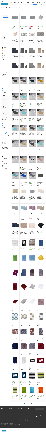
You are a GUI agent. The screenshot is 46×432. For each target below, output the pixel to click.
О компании (10, 409)
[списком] (43, 12)
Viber (24, 420)
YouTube (22, 420)
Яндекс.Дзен (27, 420)
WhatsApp (26, 420)
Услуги (2, 411)
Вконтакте (18, 420)
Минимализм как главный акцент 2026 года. (5, 151)
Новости (2, 140)
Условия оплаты (30, 409)
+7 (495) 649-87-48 (21, 0)
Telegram (20, 420)
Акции (2, 409)
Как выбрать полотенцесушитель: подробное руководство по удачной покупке (6, 168)
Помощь (29, 408)
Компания (10, 408)
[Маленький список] (38, 12)
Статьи (2, 154)
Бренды (2, 412)
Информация (20, 408)
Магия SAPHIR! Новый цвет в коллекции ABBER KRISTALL (5, 148)
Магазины (19, 409)
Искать (35, 4)
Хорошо (4, 430)
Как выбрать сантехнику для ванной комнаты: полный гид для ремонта (6, 158)
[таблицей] (44, 12)
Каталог (2, 408)
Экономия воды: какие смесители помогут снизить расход (6, 163)
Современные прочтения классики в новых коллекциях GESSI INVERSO (5, 144)
